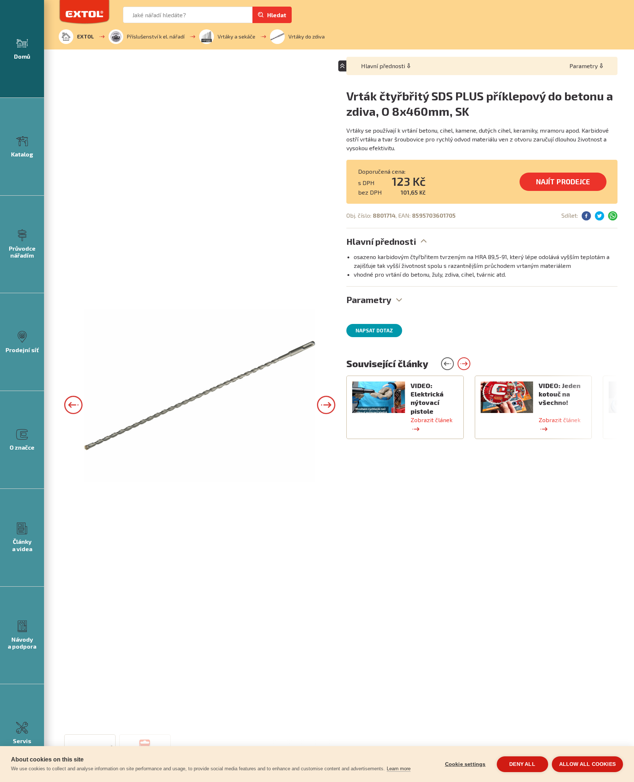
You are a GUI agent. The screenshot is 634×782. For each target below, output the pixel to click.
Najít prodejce (563, 181)
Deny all (522, 764)
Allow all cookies (587, 764)
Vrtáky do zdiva (306, 36)
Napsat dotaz (374, 330)
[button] (73, 405)
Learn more (399, 768)
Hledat (276, 14)
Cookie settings (465, 764)
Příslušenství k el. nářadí (156, 36)
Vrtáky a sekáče (236, 36)
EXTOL (85, 36)
